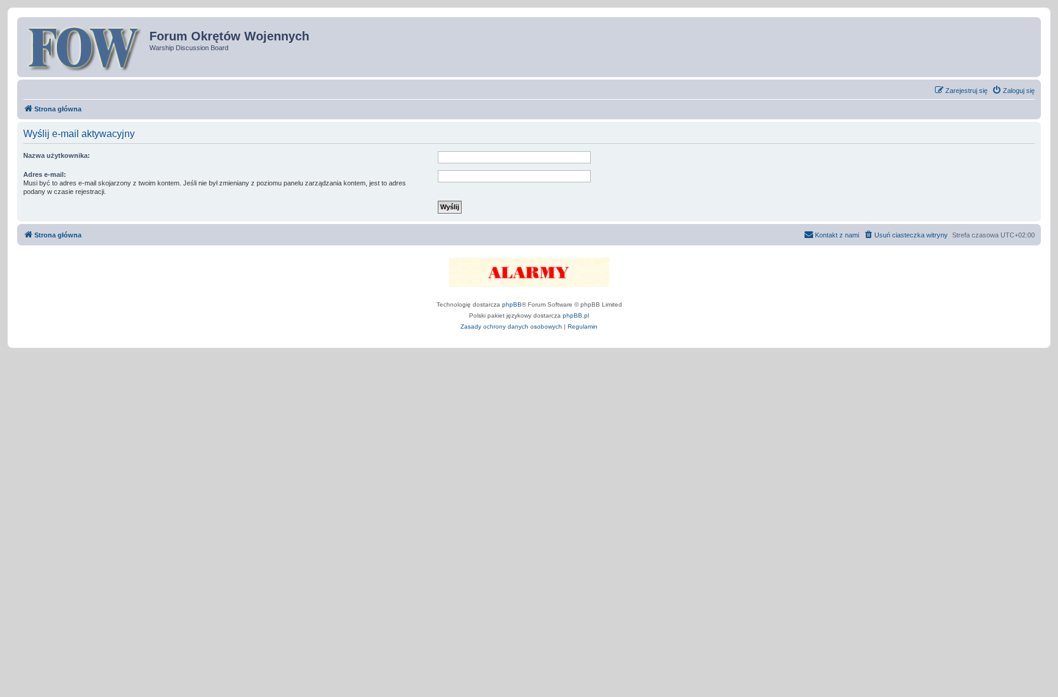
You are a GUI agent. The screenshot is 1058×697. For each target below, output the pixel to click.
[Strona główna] (84, 47)
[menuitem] (1013, 90)
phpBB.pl (576, 315)
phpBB (512, 304)
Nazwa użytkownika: (56, 155)
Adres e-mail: (44, 174)
